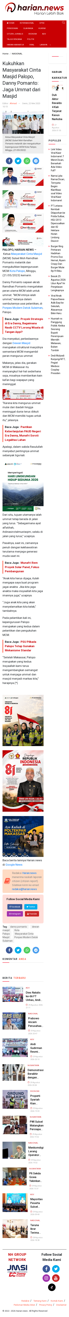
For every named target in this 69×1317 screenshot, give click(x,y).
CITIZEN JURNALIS (15, 34)
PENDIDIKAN (12, 28)
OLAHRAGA (28, 28)
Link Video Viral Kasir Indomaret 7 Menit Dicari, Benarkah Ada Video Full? (57, 160)
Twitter (31, 907)
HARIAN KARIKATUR (15, 45)
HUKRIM (42, 28)
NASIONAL (33, 1014)
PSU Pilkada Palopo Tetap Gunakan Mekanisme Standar (20, 646)
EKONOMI (32, 34)
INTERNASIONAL (27, 23)
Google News (14, 864)
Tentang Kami (40, 1301)
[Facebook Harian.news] (46, 1269)
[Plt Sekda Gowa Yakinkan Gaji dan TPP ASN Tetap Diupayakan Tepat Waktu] (15, 1176)
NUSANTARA (33, 1065)
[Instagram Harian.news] (46, 1278)
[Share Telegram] (36, 161)
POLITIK (30, 39)
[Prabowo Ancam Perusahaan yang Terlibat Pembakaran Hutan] (14, 1020)
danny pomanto (18, 926)
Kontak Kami (57, 1301)
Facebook (15, 907)
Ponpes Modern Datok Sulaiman (23, 307)
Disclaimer (61, 1305)
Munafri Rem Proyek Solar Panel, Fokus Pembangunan (22, 567)
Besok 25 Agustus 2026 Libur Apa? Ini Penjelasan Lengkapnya (58, 283)
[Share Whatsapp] (27, 161)
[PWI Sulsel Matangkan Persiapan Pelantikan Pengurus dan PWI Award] (15, 1124)
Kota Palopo (17, 271)
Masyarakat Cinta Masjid (26, 253)
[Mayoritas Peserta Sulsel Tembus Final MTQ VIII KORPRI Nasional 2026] (15, 1202)
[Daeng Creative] (17, 1274)
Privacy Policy (45, 1305)
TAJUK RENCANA (14, 39)
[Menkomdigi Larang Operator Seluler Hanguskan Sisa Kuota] (14, 1150)
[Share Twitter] (18, 161)
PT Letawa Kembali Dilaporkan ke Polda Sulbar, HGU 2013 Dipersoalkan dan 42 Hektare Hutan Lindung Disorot (58, 223)
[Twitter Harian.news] (56, 1269)
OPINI (41, 23)
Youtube (33, 914)
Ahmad (13, 103)
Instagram (16, 914)
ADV (44, 34)
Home (11, 23)
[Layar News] (17, 1268)
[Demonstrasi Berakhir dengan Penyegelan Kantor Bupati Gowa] (14, 1072)
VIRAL (31, 45)
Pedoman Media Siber (24, 1305)
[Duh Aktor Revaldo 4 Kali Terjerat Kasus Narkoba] (57, 87)
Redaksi (25, 1301)
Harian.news (29, 873)
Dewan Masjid (21, 343)
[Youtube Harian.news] (56, 1278)
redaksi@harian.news (24, 889)
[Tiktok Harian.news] (52, 1287)
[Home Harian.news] (34, 8)
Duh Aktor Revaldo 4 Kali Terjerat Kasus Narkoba (57, 107)
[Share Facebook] (9, 161)
